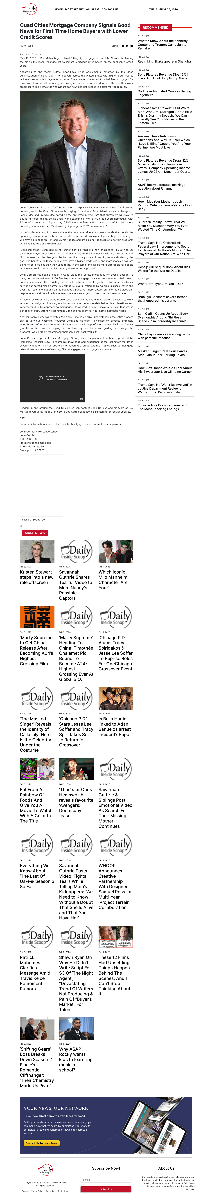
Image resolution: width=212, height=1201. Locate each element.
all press (92, 9)
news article (118, 293)
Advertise (50, 1191)
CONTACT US (110, 9)
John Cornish (112, 58)
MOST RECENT (74, 9)
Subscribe (106, 1189)
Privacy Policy (36, 1191)
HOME (59, 9)
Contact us (62, 1191)
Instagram (101, 411)
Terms (25, 1191)
